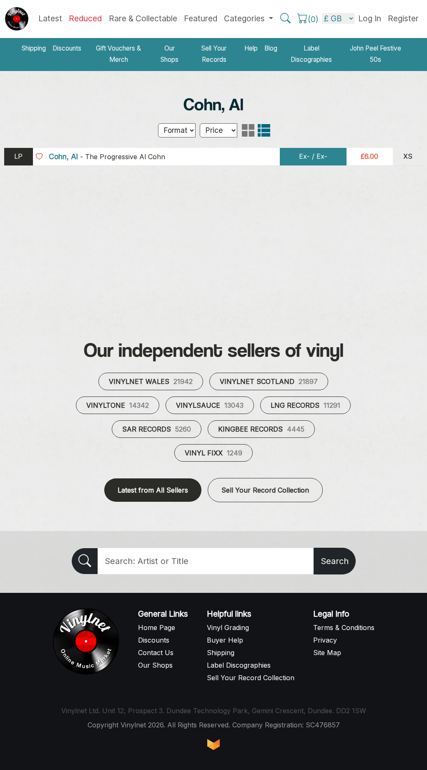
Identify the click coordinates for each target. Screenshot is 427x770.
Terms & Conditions (343, 627)
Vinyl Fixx (213, 453)
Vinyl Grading (228, 627)
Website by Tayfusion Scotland (213, 744)
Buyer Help (225, 640)
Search (335, 561)
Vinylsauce (210, 405)
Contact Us (155, 652)
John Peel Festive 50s (375, 54)
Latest (50, 18)
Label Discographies (311, 54)
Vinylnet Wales (151, 381)
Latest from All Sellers (153, 490)
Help (251, 48)
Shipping (34, 48)
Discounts (67, 48)
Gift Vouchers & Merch (118, 54)
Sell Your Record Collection (265, 490)
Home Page (156, 627)
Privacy (325, 640)
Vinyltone (117, 405)
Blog (270, 48)
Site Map (327, 652)
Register (403, 18)
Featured (200, 18)
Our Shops (169, 54)
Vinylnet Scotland (269, 381)
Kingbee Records (261, 429)
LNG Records (305, 405)
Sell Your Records (213, 54)
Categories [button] (245, 18)
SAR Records (156, 429)
